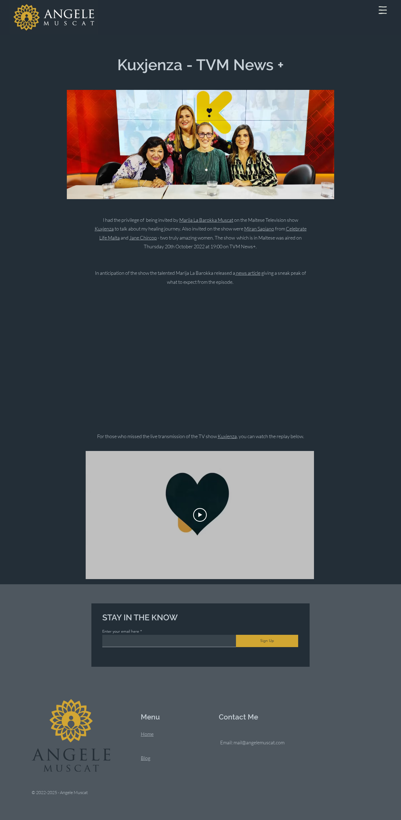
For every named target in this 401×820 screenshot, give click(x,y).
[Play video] (200, 515)
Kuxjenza (104, 229)
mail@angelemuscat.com (259, 742)
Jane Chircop (143, 238)
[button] (383, 10)
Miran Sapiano (259, 229)
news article (248, 273)
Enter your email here (120, 631)
